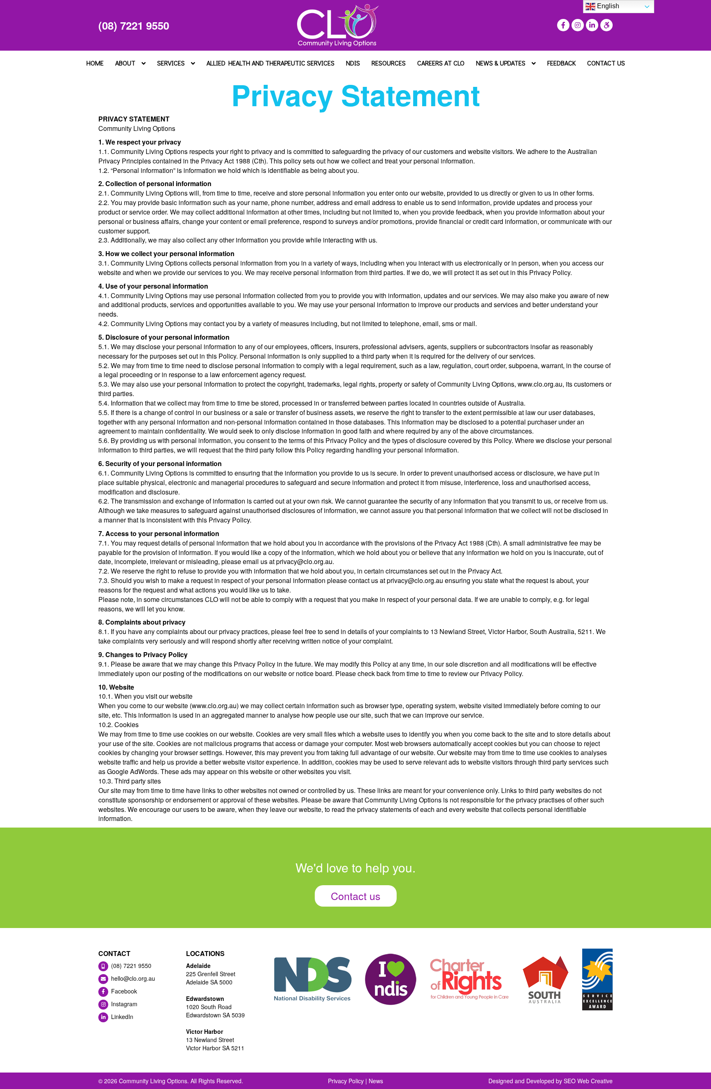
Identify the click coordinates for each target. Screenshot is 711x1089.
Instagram (123, 1004)
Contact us (356, 895)
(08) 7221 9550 (133, 25)
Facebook (123, 991)
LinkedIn (121, 1016)
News (376, 1081)
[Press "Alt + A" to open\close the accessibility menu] (605, 25)
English (607, 5)
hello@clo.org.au (132, 978)
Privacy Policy (346, 1081)
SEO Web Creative (588, 1081)
